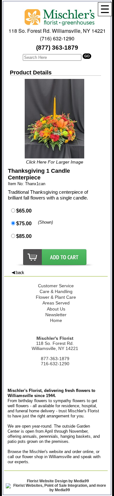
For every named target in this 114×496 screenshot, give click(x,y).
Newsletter (55, 314)
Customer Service (56, 285)
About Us (56, 308)
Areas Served (56, 302)
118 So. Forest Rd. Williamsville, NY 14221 (57, 30)
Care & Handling (56, 291)
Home (56, 320)
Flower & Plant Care (56, 297)
